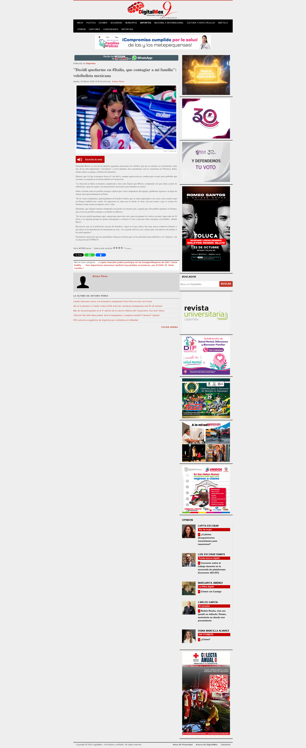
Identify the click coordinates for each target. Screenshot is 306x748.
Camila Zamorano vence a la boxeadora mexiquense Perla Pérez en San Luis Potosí (112, 301)
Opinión (81, 29)
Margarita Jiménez (210, 583)
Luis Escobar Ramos (211, 554)
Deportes (145, 22)
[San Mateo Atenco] (206, 489)
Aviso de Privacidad (183, 744)
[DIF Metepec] (206, 355)
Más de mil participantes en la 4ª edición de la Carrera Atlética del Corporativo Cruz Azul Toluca (118, 310)
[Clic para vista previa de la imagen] (126, 117)
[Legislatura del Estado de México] (206, 74)
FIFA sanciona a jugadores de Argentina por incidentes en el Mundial (105, 320)
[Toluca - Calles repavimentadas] (206, 441)
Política (91, 22)
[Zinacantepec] (206, 397)
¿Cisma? (205, 639)
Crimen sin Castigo (211, 591)
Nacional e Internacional (169, 22)
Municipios (131, 22)
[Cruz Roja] (206, 694)
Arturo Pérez (118, 81)
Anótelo (223, 22)
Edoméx (103, 22)
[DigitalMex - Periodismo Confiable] (153, 10)
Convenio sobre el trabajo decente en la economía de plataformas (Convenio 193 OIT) (212, 568)
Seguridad (116, 22)
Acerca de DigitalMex (207, 744)
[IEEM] (206, 118)
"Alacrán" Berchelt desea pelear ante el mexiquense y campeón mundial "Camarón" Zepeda (116, 315)
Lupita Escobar (208, 526)
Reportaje (127, 29)
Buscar (226, 284)
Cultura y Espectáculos (201, 22)
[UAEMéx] (206, 312)
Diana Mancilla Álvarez (213, 631)
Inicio (80, 22)
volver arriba (169, 327)
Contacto (225, 744)
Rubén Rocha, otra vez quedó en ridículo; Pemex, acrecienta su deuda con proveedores (212, 616)
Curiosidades (110, 29)
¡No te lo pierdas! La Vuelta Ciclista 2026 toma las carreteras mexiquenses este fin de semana (117, 306)
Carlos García (208, 602)
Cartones (94, 29)
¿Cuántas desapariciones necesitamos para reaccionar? (207, 539)
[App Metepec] (153, 41)
